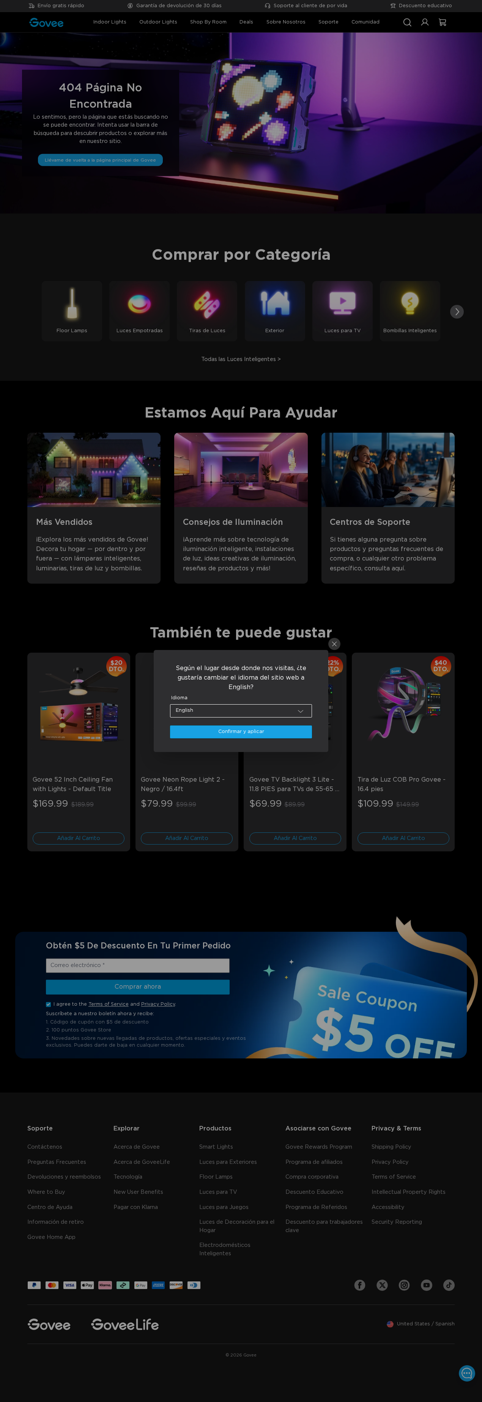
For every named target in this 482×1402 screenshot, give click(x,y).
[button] (241, 710)
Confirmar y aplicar (241, 731)
